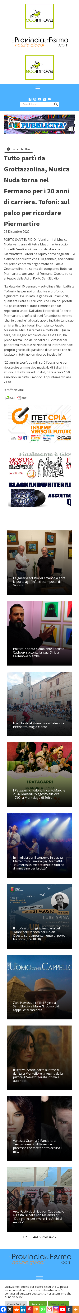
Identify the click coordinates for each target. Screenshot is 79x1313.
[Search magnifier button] (56, 104)
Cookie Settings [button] (16, 1304)
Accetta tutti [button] (38, 1304)
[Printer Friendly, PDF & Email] (16, 398)
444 (35, 1237)
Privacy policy (58, 1304)
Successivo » (48, 1237)
